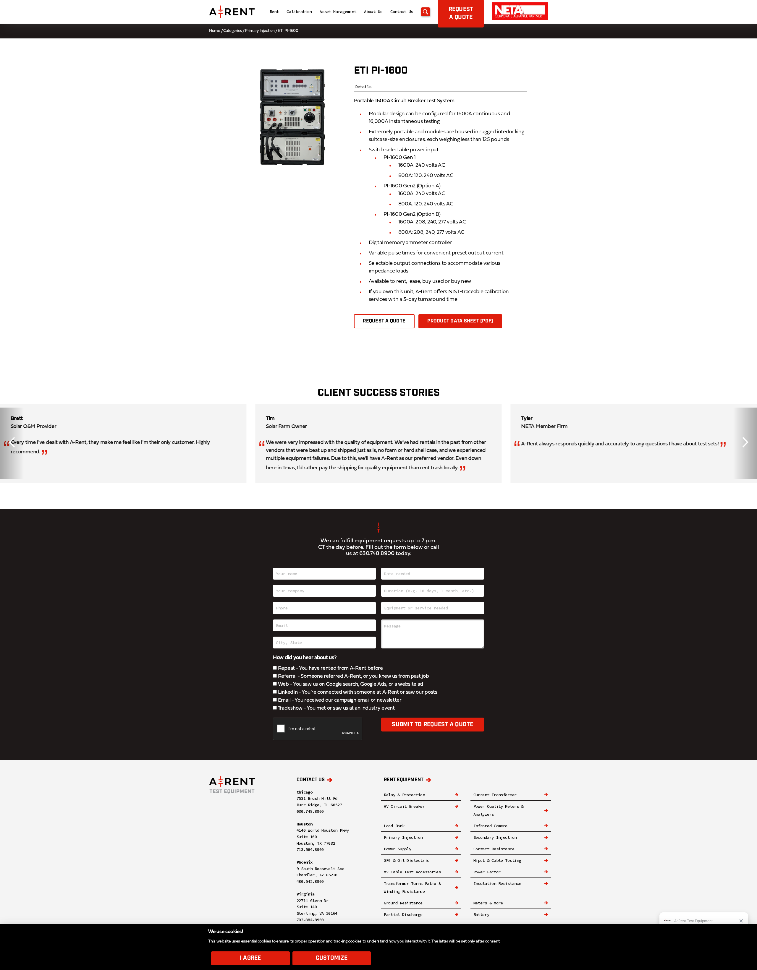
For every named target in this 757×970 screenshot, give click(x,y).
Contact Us (401, 11)
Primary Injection (260, 31)
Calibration (299, 11)
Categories (232, 31)
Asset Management (338, 11)
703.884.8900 (310, 919)
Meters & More (488, 903)
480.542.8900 (310, 881)
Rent (274, 11)
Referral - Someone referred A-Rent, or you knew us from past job (353, 676)
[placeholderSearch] (425, 11)
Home (214, 31)
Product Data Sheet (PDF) (460, 321)
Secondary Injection (495, 837)
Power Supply (397, 848)
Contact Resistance (494, 848)
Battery (481, 914)
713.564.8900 (310, 849)
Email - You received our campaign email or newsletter (339, 700)
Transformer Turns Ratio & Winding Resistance (412, 887)
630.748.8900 (376, 554)
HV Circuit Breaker (404, 806)
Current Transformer (495, 794)
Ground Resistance (403, 903)
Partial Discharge (403, 914)
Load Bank (394, 825)
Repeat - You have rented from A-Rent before (330, 668)
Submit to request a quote (432, 724)
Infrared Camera (490, 825)
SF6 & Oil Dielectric (406, 860)
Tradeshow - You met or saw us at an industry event (336, 708)
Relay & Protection (404, 794)
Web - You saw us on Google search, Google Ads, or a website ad (350, 684)
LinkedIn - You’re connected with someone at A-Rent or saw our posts (357, 692)
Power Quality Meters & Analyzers (498, 810)
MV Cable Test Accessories (412, 872)
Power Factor (487, 872)
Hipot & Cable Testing (497, 860)
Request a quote (384, 321)
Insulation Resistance (497, 883)
